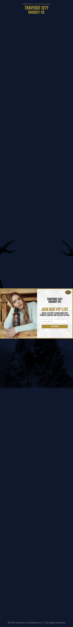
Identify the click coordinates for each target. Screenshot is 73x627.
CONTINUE (55, 326)
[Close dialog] (68, 292)
